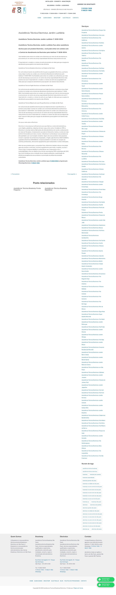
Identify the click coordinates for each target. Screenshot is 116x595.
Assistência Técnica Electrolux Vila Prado (93, 327)
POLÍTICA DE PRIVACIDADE (72, 581)
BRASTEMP (47, 581)
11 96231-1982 (86, 10)
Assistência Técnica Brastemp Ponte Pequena (27, 189)
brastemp (85, 474)
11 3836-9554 (54, 161)
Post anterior (15, 174)
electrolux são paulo (97, 529)
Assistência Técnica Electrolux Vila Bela (93, 43)
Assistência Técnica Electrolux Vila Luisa (93, 161)
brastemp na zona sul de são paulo (91, 498)
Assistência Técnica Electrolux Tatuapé (92, 181)
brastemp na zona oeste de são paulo (92, 495)
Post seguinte (72, 174)
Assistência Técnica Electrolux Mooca (92, 228)
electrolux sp (86, 529)
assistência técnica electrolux (90, 471)
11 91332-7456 (86, 8)
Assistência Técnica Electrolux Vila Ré (92, 205)
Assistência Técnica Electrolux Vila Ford (93, 392)
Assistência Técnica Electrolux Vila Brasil (93, 174)
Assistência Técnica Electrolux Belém (92, 261)
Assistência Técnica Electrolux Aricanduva (93, 274)
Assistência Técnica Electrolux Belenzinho (93, 258)
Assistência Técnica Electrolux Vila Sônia (93, 423)
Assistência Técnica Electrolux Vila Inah (93, 390)
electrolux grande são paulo (89, 507)
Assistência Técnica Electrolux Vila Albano (93, 420)
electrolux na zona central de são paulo (92, 514)
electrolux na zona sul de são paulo (91, 526)
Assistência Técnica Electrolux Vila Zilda (93, 118)
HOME (31, 581)
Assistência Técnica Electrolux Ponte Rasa (93, 189)
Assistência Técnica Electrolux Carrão (92, 243)
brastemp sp (86, 501)
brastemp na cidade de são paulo (91, 483)
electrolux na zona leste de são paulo (92, 517)
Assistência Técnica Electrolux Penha (92, 212)
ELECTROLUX (55, 581)
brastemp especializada (88, 477)
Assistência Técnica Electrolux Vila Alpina (93, 50)
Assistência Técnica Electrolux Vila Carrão (93, 240)
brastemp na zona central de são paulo (92, 486)
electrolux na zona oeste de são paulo (92, 523)
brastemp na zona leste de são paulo (92, 489)
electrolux (85, 504)
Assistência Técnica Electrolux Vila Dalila (93, 71)
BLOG (61, 581)
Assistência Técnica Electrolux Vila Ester (93, 68)
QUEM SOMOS (38, 581)
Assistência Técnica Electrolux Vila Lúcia (93, 35)
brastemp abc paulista (95, 474)
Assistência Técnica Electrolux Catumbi (93, 256)
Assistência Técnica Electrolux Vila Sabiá (93, 319)
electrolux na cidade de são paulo (91, 510)
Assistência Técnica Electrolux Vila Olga (93, 339)
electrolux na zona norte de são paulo (92, 520)
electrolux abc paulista (95, 504)
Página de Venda (78, 588)
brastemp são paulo (96, 501)
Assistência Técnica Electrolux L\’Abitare (93, 372)
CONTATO (83, 581)
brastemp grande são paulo (89, 480)
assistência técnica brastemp (90, 468)
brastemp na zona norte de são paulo (92, 492)
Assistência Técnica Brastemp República (56, 189)
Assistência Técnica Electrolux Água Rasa (93, 311)
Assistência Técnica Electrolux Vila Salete (93, 202)
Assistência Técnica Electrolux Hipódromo (93, 225)
